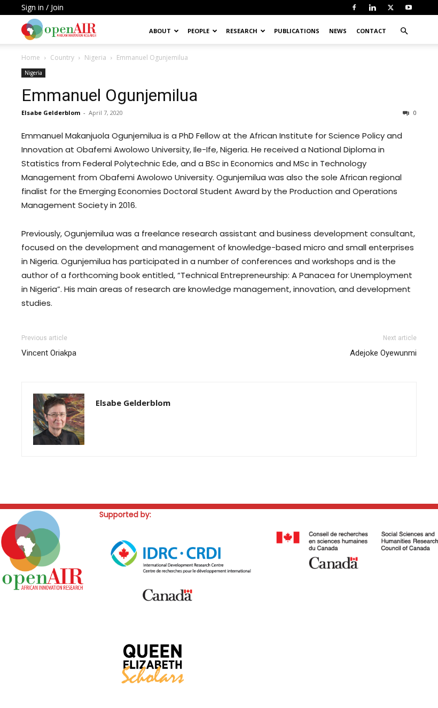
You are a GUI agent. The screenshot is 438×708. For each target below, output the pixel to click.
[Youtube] (409, 7)
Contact (371, 31)
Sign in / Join (42, 7)
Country (62, 57)
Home (30, 57)
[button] (404, 31)
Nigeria (95, 57)
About (160, 31)
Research (241, 31)
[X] (390, 7)
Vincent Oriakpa (48, 353)
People (198, 31)
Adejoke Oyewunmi (383, 353)
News (338, 31)
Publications (296, 31)
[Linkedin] (372, 7)
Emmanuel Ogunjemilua (109, 95)
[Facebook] (354, 7)
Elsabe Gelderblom (50, 113)
